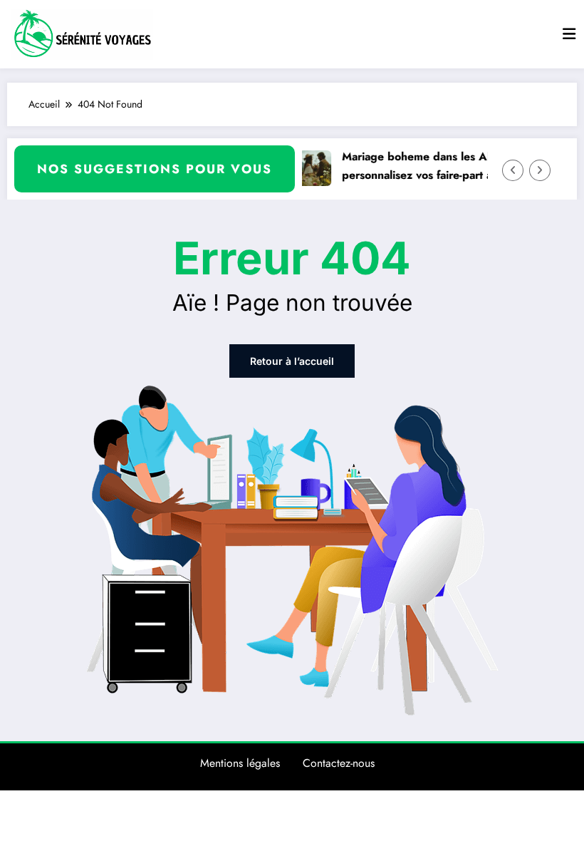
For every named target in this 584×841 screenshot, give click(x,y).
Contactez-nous (339, 763)
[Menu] (569, 34)
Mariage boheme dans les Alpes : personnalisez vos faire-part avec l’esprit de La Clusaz (454, 165)
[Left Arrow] (513, 170)
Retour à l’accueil (292, 361)
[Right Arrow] (540, 170)
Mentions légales (240, 763)
